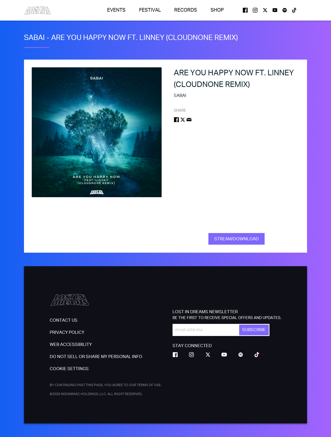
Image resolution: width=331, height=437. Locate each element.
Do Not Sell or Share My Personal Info (96, 357)
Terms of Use (149, 385)
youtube (275, 10)
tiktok (294, 10)
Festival (150, 10)
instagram (255, 10)
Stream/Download (236, 239)
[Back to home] (37, 10)
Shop (217, 10)
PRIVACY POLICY (67, 332)
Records (185, 10)
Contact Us (64, 320)
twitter (265, 10)
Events (116, 10)
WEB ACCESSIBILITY (71, 345)
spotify (284, 10)
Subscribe (254, 330)
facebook (245, 10)
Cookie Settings (69, 369)
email (189, 119)
